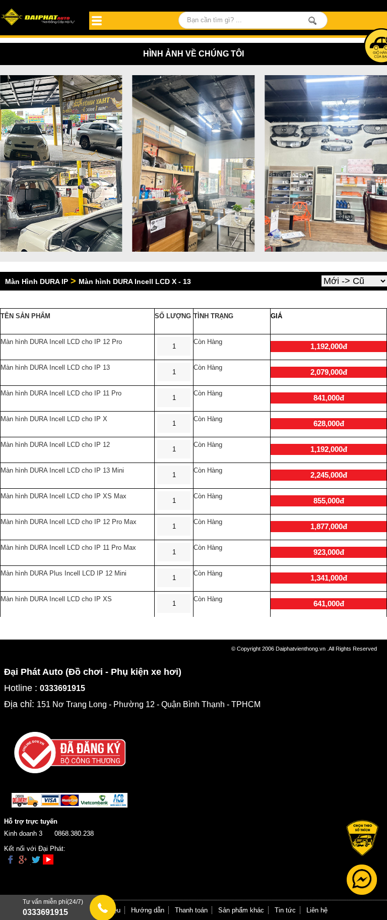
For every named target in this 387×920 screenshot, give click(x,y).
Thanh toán (191, 910)
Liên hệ (317, 910)
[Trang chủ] (39, 17)
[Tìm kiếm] (312, 20)
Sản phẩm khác (241, 910)
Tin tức (285, 910)
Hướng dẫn (147, 910)
